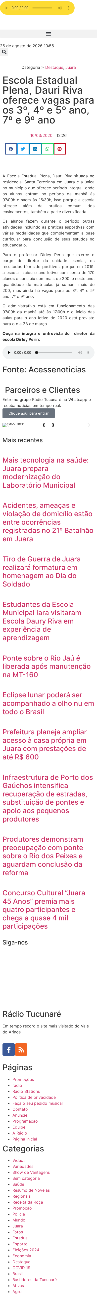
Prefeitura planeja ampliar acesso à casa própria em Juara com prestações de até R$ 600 (44, 744)
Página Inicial (24, 1139)
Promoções (23, 1079)
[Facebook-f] (8, 1049)
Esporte (19, 1243)
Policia (18, 1214)
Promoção (22, 1208)
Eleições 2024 (25, 1249)
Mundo (18, 1220)
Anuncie (19, 1115)
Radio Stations (26, 1091)
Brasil (17, 1273)
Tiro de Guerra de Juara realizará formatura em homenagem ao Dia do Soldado (41, 571)
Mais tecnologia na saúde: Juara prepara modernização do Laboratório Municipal (45, 472)
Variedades (22, 1166)
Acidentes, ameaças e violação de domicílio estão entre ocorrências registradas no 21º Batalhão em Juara (48, 522)
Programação (25, 1121)
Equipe (18, 1127)
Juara (70, 67)
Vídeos (18, 1160)
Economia (21, 1255)
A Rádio (19, 1133)
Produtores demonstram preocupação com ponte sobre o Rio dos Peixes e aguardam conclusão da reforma (42, 856)
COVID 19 (21, 1267)
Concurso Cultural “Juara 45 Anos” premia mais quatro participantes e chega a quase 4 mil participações (43, 909)
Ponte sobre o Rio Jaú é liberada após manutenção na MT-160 (46, 666)
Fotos (17, 1231)
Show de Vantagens (31, 1172)
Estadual (20, 1237)
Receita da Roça (27, 1202)
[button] (48, 34)
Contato (20, 1109)
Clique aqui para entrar (28, 413)
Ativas (18, 1285)
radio (17, 1085)
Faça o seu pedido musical (37, 1103)
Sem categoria (26, 1178)
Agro (17, 1291)
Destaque (54, 67)
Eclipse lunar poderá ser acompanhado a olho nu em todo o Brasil (48, 703)
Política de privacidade (34, 1097)
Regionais (21, 1196)
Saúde (18, 1184)
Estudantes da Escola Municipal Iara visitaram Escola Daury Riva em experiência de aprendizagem (41, 621)
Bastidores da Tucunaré (34, 1279)
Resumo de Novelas (31, 1190)
